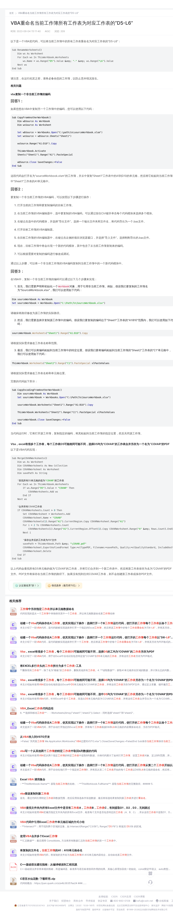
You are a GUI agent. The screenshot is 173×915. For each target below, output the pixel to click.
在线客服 (164, 900)
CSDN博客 (139, 896)
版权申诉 (96, 909)
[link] (11, 13)
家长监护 (155, 905)
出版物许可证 (108, 909)
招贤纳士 (66, 900)
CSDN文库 (125, 896)
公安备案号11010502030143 (31, 905)
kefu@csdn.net (144, 900)
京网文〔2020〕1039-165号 (81, 905)
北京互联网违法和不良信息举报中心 (133, 905)
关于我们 (54, 900)
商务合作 (78, 900)
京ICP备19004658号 (56, 905)
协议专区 (102, 900)
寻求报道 (90, 900)
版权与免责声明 (83, 909)
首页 (11, 13)
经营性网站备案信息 (106, 905)
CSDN (114, 896)
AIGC (47, 31)
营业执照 (121, 909)
